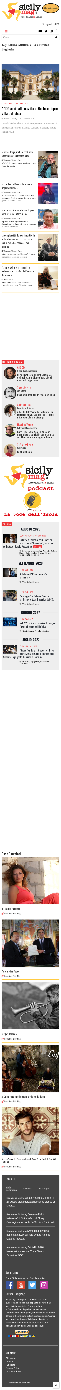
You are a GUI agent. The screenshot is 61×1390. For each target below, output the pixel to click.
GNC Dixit (21, 367)
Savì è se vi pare (25, 444)
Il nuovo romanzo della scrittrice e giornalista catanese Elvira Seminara (17, 283)
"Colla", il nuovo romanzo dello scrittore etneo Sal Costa (19, 164)
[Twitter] (46, 31)
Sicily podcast (24, 405)
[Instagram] (51, 31)
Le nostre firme (13, 1371)
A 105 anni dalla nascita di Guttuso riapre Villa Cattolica (30, 110)
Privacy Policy (12, 1368)
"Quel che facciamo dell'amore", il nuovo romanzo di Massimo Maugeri (19, 255)
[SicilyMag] (22, 19)
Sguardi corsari (24, 387)
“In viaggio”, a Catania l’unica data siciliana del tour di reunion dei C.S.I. (37, 597)
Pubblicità (10, 1365)
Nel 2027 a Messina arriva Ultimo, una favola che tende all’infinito (38, 624)
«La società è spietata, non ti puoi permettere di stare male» (18, 212)
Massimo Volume (25, 424)
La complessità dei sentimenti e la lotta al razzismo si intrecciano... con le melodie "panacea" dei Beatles (18, 241)
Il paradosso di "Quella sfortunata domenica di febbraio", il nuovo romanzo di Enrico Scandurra (19, 224)
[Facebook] (56, 31)
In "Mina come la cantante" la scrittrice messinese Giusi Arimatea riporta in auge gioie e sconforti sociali (19, 198)
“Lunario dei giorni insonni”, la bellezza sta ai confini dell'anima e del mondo (18, 271)
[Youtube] (40, 31)
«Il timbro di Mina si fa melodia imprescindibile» (17, 186)
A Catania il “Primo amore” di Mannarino (34, 575)
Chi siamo (10, 1358)
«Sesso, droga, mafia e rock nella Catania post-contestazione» (17, 154)
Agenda (7, 524)
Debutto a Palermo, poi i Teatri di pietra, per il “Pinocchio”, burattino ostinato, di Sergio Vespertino (28, 543)
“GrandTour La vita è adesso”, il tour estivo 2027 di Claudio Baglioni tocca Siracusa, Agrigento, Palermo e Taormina (29, 654)
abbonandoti (23, 1322)
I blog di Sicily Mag (12, 362)
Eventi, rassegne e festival (15, 103)
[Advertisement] (30, 326)
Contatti (9, 1361)
